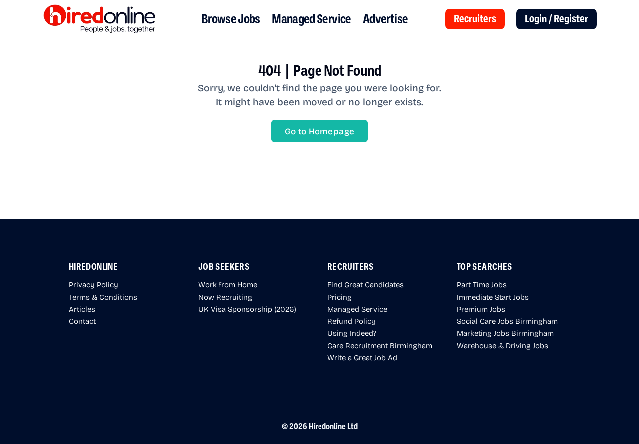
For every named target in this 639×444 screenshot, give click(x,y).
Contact (82, 320)
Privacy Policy (93, 284)
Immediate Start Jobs (493, 296)
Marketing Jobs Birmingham (505, 332)
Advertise (385, 19)
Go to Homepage (320, 131)
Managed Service (311, 19)
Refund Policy (351, 320)
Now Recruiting (225, 296)
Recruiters (475, 19)
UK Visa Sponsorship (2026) (247, 308)
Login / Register (556, 19)
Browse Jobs (230, 19)
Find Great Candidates (365, 284)
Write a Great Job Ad (362, 357)
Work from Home (227, 284)
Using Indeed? (351, 332)
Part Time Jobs (482, 284)
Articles (82, 308)
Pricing (339, 296)
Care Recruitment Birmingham (379, 345)
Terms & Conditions (103, 296)
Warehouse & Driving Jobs (502, 345)
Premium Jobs (481, 308)
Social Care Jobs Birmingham (507, 320)
